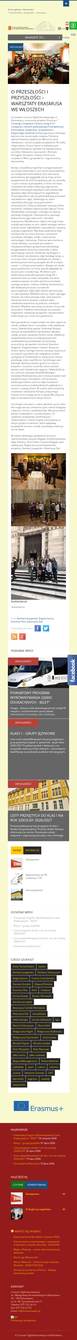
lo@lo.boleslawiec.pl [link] (29, 1311)
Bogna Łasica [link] (20, 978)
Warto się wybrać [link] (27, 1231)
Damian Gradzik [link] (22, 984)
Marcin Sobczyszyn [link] (23, 1025)
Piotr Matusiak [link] (41, 1049)
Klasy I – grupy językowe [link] (27, 925)
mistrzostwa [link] (49, 1037)
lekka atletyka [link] (20, 1019)
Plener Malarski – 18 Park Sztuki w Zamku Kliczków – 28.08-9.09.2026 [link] (36, 1263)
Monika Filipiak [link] (21, 1043)
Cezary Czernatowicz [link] (43, 978)
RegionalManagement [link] (25, 1061)
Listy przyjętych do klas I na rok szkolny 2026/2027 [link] (36, 817)
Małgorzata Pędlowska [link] (49, 1031)
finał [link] (34, 990)
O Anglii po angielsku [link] (38, 1209)
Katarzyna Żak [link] (35, 621)
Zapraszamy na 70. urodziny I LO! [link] (36, 876)
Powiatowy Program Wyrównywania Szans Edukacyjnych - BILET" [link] (31, 697)
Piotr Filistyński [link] (21, 1049)
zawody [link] (45, 1078)
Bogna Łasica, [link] (46, 618)
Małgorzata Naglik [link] (23, 1031)
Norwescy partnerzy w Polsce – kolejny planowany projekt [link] (35, 1271)
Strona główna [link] (14, 9)
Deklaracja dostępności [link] (24, 1320)
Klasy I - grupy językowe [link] (32, 733)
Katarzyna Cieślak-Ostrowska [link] (29, 1007)
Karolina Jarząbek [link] (22, 1002)
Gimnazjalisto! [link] (34, 890)
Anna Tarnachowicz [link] (23, 966)
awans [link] (42, 966)
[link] (66, 4)
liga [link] (57, 1019)
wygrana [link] (32, 1078)
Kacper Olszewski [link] (41, 996)
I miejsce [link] (45, 990)
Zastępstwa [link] (32, 859)
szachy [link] (16, 1073)
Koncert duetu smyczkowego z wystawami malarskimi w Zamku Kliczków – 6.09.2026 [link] (37, 1243)
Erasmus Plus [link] (20, 990)
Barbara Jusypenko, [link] (27, 618)
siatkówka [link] (18, 1067)
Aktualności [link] (28, 9)
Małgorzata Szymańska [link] (25, 1037)
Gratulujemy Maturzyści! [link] (27, 946)
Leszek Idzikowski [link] (41, 1019)
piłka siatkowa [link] (37, 1055)
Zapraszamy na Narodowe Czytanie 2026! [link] (36, 1236)
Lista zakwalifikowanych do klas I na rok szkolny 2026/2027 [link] (39, 940)
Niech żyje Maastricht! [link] (26, 1257)
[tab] (17, 850)
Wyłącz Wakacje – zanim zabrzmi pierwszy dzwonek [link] (37, 1251)
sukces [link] (41, 1067)
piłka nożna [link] (19, 1055)
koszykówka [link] (39, 1013)
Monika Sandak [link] (41, 1043)
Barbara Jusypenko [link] (23, 972)
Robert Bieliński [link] (49, 1061)
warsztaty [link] (18, 1078)
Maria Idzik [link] (44, 1025)
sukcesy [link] (53, 1067)
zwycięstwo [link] (19, 1084)
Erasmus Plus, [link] (18, 621)
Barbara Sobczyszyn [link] (49, 972)
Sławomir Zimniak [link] (34, 1073)
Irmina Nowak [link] (20, 996)
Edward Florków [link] (43, 984)
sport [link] (31, 1067)
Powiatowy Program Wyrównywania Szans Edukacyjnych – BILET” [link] (37, 919)
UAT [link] (50, 1073)
